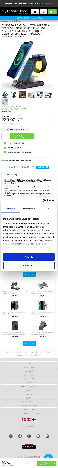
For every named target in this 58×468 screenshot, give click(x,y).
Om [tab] (47, 208)
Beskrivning (11, 174)
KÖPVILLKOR (29, 409)
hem (29, 363)
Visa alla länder (29, 426)
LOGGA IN (29, 371)
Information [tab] (29, 208)
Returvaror (29, 375)
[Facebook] (11, 436)
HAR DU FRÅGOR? (28, 167)
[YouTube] (38, 436)
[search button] (44, 11)
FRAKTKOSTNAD (7, 111)
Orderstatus (29, 379)
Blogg (29, 394)
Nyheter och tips (29, 402)
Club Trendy (29, 383)
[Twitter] (20, 436)
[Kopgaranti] (29, 448)
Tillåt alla (29, 257)
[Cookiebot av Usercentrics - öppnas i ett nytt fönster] (42, 201)
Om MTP (29, 390)
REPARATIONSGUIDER (29, 386)
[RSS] (29, 436)
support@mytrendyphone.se (29, 355)
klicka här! (47, 4)
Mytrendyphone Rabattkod (29, 406)
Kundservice (29, 367)
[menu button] (35, 11)
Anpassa (27, 265)
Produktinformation (15, 129)
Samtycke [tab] (10, 208)
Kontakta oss (29, 398)
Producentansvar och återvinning (29, 413)
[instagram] (47, 436)
